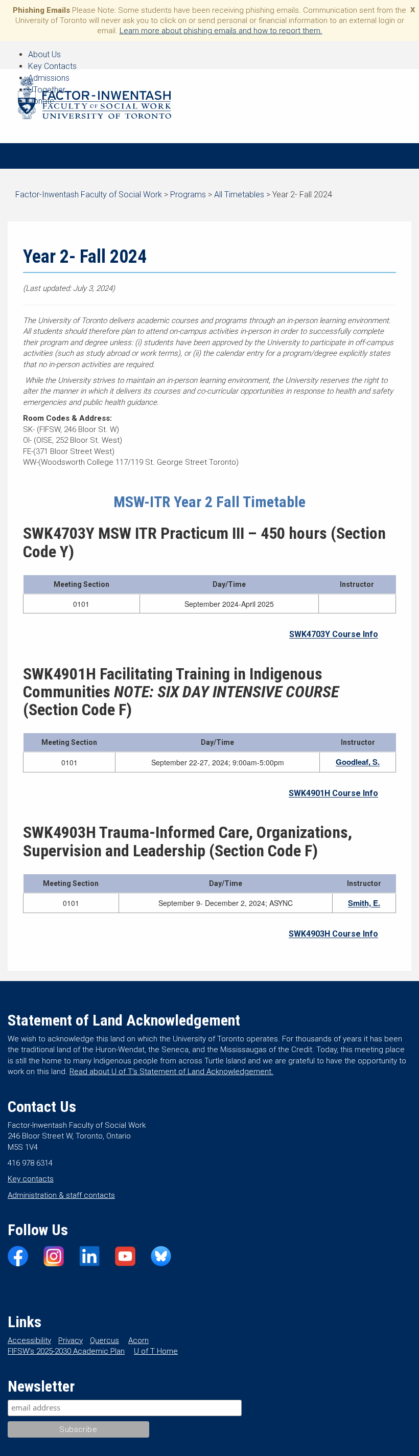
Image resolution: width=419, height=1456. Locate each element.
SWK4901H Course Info (333, 793)
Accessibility (29, 1340)
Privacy (70, 1340)
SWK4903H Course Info (333, 934)
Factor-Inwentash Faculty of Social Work (94, 100)
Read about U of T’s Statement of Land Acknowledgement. (171, 1071)
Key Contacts (52, 66)
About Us (44, 54)
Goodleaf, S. (358, 761)
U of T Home (156, 1351)
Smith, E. (364, 902)
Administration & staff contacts (61, 1195)
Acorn (138, 1340)
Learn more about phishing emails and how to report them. (221, 30)
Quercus (104, 1340)
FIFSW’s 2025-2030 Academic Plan (66, 1351)
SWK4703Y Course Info (333, 634)
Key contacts (31, 1179)
